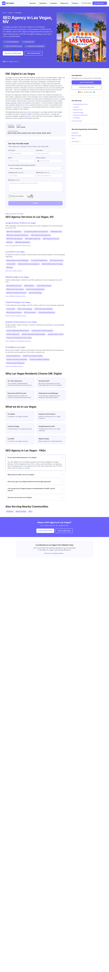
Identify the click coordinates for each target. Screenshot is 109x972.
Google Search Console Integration (42, 330)
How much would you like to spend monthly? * (22, 165)
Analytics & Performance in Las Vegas (21, 322)
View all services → (77, 121)
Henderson (26, 107)
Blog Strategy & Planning (14, 312)
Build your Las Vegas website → (54, 553)
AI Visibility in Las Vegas (15, 347)
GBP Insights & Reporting (32, 238)
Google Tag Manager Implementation (18, 330)
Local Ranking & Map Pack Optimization (36, 231)
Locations (53, 3)
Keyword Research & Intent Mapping (17, 260)
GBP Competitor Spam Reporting (40, 235)
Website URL (42, 172)
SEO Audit (9, 267)
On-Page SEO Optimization (39, 260)
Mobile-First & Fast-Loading (15, 289)
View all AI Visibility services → (14, 366)
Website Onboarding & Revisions (16, 293)
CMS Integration (29, 285)
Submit (35, 203)
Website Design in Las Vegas (17, 277)
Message (14, 180)
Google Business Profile (13, 103)
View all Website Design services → (16, 296)
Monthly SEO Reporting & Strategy (52, 264)
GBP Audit (9, 242)
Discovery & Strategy (35, 293)
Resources (64, 3)
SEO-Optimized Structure (14, 285)
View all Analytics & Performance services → (18, 341)
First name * (11, 150)
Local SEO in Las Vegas (15, 252)
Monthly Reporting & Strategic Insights (33, 334)
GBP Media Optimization (22, 242)
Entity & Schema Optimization (15, 363)
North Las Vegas (21, 511)
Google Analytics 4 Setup (55, 334)
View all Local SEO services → (14, 271)
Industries (42, 3)
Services (33, 3)
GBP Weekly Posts (56, 231)
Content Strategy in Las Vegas (17, 302)
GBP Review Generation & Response (17, 235)
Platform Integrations (13, 334)
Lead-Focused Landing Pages (35, 289)
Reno (30, 511)
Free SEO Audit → (99, 3)
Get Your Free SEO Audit (13, 53)
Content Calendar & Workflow (43, 309)
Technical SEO (11, 264)
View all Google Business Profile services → (18, 245)
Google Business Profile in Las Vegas (20, 223)
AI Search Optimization (13, 356)
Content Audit (11, 309)
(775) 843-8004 (86, 3)
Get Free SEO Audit (64, 531)
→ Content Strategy (77, 112)
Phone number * (41, 157)
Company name (15, 172)
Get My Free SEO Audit (86, 87)
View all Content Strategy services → (16, 316)
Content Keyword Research (46, 312)
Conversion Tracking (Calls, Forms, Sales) (19, 337)
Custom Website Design (44, 285)
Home (4, 12)
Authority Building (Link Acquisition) (28, 264)
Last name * (39, 150)
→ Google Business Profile (80, 104)
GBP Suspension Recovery (51, 238)
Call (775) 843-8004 (33, 53)
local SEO (28, 116)
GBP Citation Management (14, 238)
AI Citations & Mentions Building (39, 359)
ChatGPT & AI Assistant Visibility (32, 356)
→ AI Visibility (76, 117)
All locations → (76, 141)
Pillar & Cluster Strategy (25, 309)
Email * (10, 157)
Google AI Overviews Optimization (17, 359)
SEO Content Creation (56, 260)
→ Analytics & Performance (80, 115)
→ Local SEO (75, 107)
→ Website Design (77, 109)
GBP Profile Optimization (14, 231)
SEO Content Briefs (30, 312)
